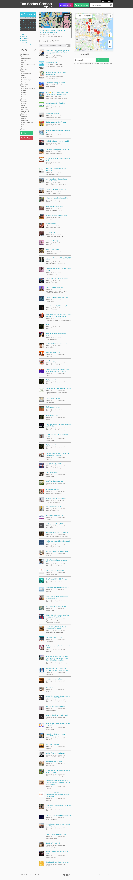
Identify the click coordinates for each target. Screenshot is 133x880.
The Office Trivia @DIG (53, 843)
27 (35, 27)
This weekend (25, 38)
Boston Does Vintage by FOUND (55, 83)
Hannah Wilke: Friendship (53, 398)
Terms (100, 875)
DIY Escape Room (51, 232)
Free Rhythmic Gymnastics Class (55, 706)
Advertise (37, 875)
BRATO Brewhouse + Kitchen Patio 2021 (58, 141)
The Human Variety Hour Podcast (56, 122)
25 (30, 27)
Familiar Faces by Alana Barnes (55, 753)
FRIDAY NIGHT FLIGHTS (53, 249)
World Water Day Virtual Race (54, 481)
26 (33, 27)
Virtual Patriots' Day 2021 (53, 464)
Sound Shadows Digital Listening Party (57, 306)
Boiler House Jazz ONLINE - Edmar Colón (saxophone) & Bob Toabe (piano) (58, 315)
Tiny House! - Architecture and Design (57, 551)
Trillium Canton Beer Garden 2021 (56, 189)
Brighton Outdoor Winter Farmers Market (58, 388)
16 (25, 25)
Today (23, 34)
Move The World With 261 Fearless (56, 579)
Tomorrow (24, 36)
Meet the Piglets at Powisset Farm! (56, 215)
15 (23, 25)
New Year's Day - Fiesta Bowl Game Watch (58, 815)
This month (24, 43)
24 (28, 27)
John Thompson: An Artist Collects (56, 606)
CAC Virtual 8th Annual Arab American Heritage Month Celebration (57, 454)
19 (33, 25)
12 (33, 22)
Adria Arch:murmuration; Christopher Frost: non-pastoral (57, 597)
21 (21, 27)
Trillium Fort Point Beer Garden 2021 (57, 198)
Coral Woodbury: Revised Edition (55, 524)
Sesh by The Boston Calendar (27, 875)
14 (21, 25)
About (111, 875)
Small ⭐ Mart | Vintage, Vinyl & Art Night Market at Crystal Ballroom (57, 93)
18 (30, 25)
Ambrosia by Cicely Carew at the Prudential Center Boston (55, 735)
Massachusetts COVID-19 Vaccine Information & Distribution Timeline (57, 669)
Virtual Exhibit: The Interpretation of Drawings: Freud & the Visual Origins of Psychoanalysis (58, 782)
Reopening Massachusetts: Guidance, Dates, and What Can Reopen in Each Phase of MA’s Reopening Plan (57, 658)
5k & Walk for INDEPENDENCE (55, 515)
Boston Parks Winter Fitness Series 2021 (58, 587)
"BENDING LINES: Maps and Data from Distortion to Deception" (57, 616)
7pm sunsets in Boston (52, 744)
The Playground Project (53, 407)
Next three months (27, 45)
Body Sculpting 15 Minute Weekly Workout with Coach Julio (56, 628)
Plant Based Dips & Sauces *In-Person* (57, 862)
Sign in (110, 1)
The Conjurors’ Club (52, 325)
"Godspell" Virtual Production (54, 287)
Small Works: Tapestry (52, 490)
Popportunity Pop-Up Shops (54, 762)
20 (35, 25)
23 (25, 27)
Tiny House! (49, 687)
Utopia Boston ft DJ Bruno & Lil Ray (57, 279)
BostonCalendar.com (36, 3)
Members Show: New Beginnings (56, 498)
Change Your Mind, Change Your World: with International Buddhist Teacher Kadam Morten (57, 52)
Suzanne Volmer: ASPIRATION (55, 507)
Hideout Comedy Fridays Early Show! (57, 297)
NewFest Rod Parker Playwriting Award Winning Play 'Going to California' (58, 370)
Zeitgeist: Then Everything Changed (57, 715)
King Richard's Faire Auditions (55, 570)
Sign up (104, 1)
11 (30, 22)
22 (23, 27)
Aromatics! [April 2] (52, 241)
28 (21, 30)
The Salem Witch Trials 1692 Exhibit (57, 532)
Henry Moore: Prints (52, 472)
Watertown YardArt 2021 (53, 352)
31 (21, 20)
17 (28, 25)
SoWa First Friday (51, 224)
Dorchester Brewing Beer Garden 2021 (58, 149)
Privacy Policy (106, 875)
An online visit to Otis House (54, 679)
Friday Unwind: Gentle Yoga (54, 206)
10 (28, 22)
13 (35, 22)
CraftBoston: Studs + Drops (54, 637)
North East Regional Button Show (56, 834)
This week (24, 40)
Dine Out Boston (51, 361)
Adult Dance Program (52, 113)
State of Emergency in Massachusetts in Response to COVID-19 (58, 697)
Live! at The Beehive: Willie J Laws (56, 344)
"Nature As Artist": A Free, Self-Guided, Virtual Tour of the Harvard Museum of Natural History (57, 794)
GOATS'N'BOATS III (51, 62)
